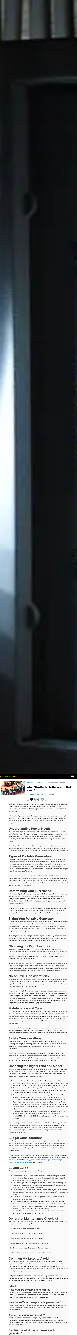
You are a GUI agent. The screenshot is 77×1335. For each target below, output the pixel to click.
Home (28, 782)
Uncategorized (38, 782)
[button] (73, 776)
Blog (32, 782)
